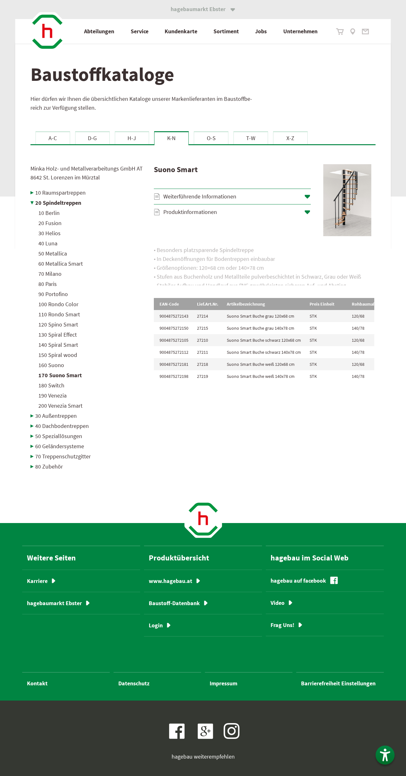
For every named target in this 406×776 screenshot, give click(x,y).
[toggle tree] (87, 192)
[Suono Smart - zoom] (347, 200)
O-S (211, 138)
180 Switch (51, 385)
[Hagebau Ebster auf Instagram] (231, 731)
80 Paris (47, 284)
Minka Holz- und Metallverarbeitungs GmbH (86, 173)
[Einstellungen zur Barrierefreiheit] (385, 755)
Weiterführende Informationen (199, 196)
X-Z (290, 138)
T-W (250, 138)
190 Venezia (52, 395)
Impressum (223, 683)
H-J (132, 138)
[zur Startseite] (47, 31)
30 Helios (49, 233)
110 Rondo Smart (59, 314)
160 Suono (51, 365)
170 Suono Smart (60, 375)
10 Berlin (49, 213)
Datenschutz (133, 683)
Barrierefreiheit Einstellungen (338, 683)
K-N (171, 138)
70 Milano (50, 273)
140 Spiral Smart (58, 344)
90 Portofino (53, 294)
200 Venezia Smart (60, 405)
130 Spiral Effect (57, 334)
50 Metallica (52, 253)
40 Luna (47, 243)
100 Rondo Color (58, 304)
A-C (53, 138)
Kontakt (37, 683)
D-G (92, 138)
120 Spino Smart (58, 324)
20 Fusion (50, 223)
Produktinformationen (190, 212)
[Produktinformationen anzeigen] (264, 265)
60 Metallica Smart (60, 263)
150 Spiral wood (57, 355)
